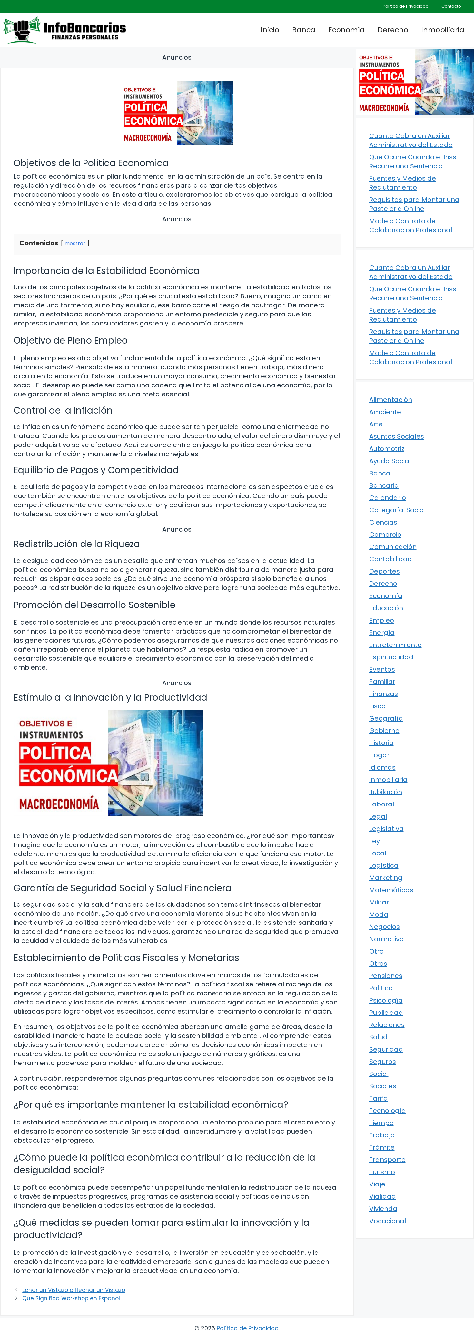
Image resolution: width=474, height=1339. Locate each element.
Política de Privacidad (406, 6)
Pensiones (385, 975)
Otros (378, 963)
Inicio (270, 30)
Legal (378, 816)
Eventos (382, 669)
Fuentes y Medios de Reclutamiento (402, 183)
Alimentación (390, 399)
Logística (384, 865)
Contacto (451, 6)
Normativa (386, 939)
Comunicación (393, 546)
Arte (376, 424)
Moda (378, 914)
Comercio (385, 534)
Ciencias (383, 522)
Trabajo (382, 1135)
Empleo (381, 620)
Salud (378, 1037)
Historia (381, 742)
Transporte (387, 1159)
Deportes (384, 571)
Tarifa (378, 1098)
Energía (382, 632)
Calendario (387, 497)
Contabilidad (390, 559)
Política (381, 988)
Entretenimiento (395, 644)
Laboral (381, 804)
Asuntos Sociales (396, 436)
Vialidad (382, 1196)
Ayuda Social (390, 460)
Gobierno (384, 730)
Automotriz (386, 448)
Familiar (382, 681)
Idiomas (382, 767)
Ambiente (385, 411)
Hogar (379, 755)
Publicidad (386, 1012)
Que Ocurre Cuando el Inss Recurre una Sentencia (412, 162)
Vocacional (387, 1220)
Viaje (377, 1184)
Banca (303, 30)
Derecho (393, 30)
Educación (386, 608)
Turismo (382, 1171)
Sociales (382, 1086)
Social (379, 1073)
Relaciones (387, 1024)
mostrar (74, 243)
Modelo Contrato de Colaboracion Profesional (410, 225)
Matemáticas (391, 889)
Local (377, 853)
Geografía (386, 718)
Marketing (385, 877)
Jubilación (385, 791)
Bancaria (384, 485)
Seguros (382, 1061)
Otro (376, 951)
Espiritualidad (391, 657)
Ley (374, 840)
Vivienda (383, 1208)
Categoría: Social (397, 510)
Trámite (382, 1147)
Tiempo (381, 1122)
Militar (379, 902)
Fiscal (378, 706)
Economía (346, 30)
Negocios (384, 926)
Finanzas (383, 693)
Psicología (386, 1000)
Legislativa (386, 828)
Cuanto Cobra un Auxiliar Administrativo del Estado (411, 140)
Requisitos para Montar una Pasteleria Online (414, 204)
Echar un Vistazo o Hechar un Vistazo (73, 1290)
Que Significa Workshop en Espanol (71, 1298)
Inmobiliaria (442, 30)
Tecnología (387, 1110)
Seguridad (386, 1049)
